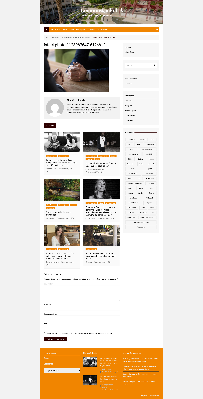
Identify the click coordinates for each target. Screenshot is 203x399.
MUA (141, 188)
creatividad (149, 154)
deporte (151, 159)
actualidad (131, 140)
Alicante (142, 140)
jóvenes (151, 183)
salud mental (132, 208)
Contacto (128, 84)
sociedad (131, 213)
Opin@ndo (91, 30)
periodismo (133, 198)
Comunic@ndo (55, 30)
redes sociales (134, 203)
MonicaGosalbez (53, 262)
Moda (130, 188)
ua (153, 213)
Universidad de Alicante (141, 222)
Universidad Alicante (147, 217)
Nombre (47, 304)
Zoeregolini (91, 218)
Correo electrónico (51, 314)
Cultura (101, 203)
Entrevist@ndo (68, 30)
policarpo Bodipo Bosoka (96, 169)
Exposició (149, 174)
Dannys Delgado (129, 374)
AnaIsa (90, 262)
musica (130, 193)
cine (131, 149)
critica (130, 159)
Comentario (48, 284)
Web (45, 324)
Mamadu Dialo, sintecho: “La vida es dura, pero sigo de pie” (101, 164)
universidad (131, 217)
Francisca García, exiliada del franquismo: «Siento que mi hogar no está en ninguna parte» (61, 162)
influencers (150, 178)
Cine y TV (128, 101)
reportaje (150, 203)
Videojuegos (141, 227)
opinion (140, 193)
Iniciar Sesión (130, 52)
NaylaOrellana (52, 169)
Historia (113, 156)
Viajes (97, 159)
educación (130, 164)
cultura (140, 159)
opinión (151, 193)
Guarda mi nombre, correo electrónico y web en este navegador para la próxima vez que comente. (81, 333)
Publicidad (149, 198)
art (129, 144)
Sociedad (90, 159)
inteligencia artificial (135, 183)
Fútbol (130, 178)
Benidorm (150, 144)
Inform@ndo (80, 30)
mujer (152, 188)
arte (138, 144)
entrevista (151, 164)
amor (152, 140)
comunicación (147, 149)
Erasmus (133, 169)
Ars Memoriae (103, 30)
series (152, 208)
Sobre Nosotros (131, 79)
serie (143, 208)
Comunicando (133, 154)
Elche (141, 164)
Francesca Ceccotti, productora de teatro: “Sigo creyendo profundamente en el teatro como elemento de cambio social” (101, 211)
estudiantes (133, 174)
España (149, 169)
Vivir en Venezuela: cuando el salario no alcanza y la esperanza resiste (101, 256)
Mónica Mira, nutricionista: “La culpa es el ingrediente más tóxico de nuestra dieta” (60, 256)
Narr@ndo (128, 106)
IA (139, 178)
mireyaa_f (51, 218)
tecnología (143, 213)
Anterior (51, 125)
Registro (128, 47)
